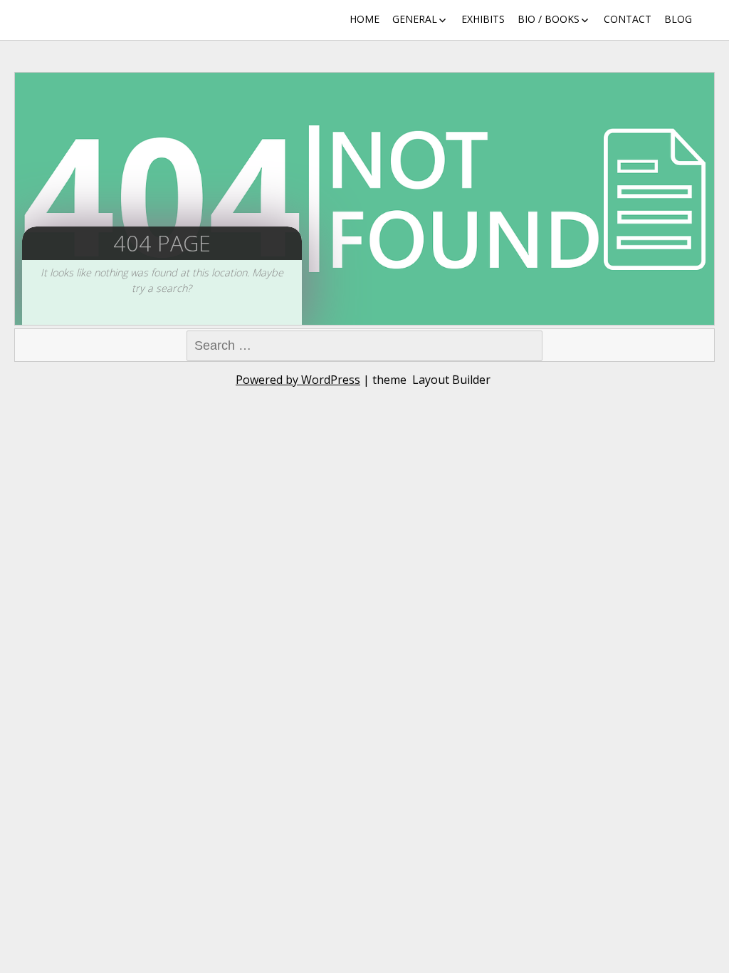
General (414, 19)
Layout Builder (451, 379)
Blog (678, 19)
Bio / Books (548, 19)
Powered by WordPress (298, 379)
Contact (627, 19)
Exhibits (483, 19)
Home (364, 19)
